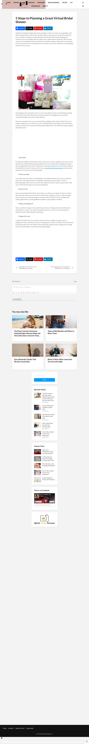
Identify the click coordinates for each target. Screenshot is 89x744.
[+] (38, 292)
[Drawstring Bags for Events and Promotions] (37, 479)
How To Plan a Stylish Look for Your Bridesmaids (48, 433)
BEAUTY (45, 6)
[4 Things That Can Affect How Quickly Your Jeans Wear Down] (37, 458)
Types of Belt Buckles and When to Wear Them (61, 332)
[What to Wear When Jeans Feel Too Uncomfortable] (61, 350)
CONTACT (11, 728)
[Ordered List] (23, 293)
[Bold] (14, 293)
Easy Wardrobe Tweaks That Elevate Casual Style (25, 360)
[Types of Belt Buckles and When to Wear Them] (61, 322)
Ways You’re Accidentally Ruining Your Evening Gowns (47, 451)
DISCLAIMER (29, 728)
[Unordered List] (26, 293)
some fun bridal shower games (54, 168)
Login (75, 281)
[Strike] (21, 293)
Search (44, 379)
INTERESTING (35, 6)
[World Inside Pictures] (44, 519)
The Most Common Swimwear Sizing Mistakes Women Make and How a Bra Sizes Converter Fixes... (27, 333)
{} (35, 292)
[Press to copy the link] (87, 742)
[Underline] (19, 293)
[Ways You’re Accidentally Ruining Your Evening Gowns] (37, 451)
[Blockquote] (28, 293)
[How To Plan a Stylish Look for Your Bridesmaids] (37, 433)
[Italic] (16, 293)
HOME (5, 728)
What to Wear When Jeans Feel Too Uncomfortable (60, 360)
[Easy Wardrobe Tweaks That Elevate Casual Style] (27, 350)
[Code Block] (31, 293)
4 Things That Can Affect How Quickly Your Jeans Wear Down (48, 458)
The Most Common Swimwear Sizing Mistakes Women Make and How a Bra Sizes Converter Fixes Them (48, 397)
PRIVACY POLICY (20, 728)
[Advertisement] (44, 61)
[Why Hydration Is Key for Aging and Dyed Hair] (37, 465)
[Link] (33, 293)
